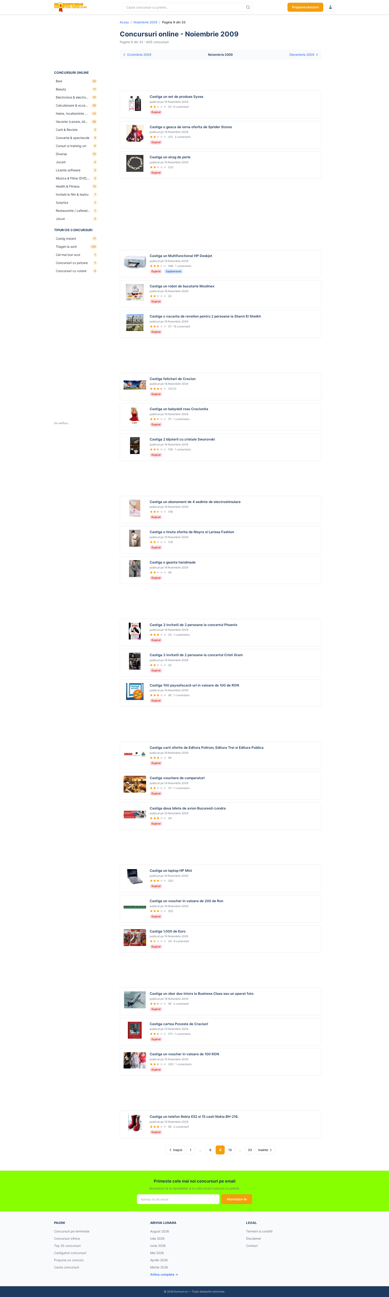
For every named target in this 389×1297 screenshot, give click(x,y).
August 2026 (159, 1231)
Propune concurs (305, 7)
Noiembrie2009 (145, 22)
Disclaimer (253, 1238)
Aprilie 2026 (159, 1260)
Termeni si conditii (259, 1231)
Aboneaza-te (237, 1199)
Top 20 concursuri (67, 1246)
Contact (252, 1246)
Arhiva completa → (164, 1274)
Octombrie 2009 (139, 54)
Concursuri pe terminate (71, 1231)
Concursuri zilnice (67, 1238)
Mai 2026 (157, 1253)
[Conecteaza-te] (330, 7)
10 (230, 1150)
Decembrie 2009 (301, 54)
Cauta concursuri (66, 1267)
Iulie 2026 (157, 1238)
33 (250, 1150)
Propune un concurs (69, 1260)
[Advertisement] (76, 42)
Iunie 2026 (158, 1246)
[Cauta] (248, 7)
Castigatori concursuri (70, 1253)
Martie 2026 (159, 1267)
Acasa (124, 22)
